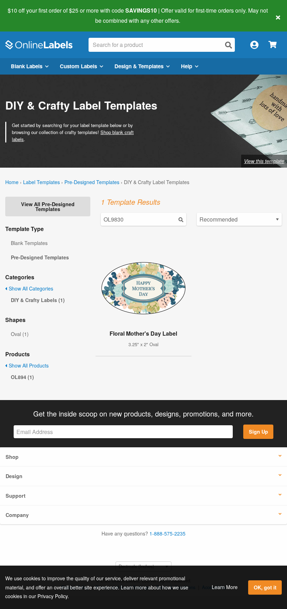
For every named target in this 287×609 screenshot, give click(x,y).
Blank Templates (29, 242)
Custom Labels (78, 66)
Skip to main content (25, 15)
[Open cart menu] (272, 45)
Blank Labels (26, 66)
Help (186, 66)
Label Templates (41, 182)
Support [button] (16, 495)
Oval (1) (20, 333)
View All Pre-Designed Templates (48, 206)
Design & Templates (138, 66)
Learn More (225, 586)
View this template (264, 161)
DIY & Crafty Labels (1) (38, 299)
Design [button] (14, 475)
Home (12, 182)
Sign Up (258, 431)
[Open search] (228, 44)
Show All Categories (30, 288)
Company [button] (17, 514)
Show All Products (28, 365)
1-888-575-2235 (167, 533)
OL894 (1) (22, 376)
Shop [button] (12, 456)
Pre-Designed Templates (91, 182)
